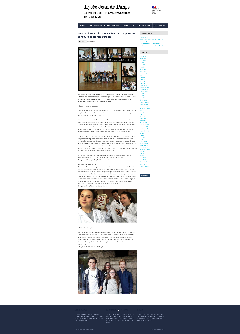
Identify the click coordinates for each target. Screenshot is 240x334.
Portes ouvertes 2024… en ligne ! (99, 26)
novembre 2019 (144, 104)
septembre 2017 (145, 149)
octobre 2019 (144, 106)
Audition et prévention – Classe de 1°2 (151, 46)
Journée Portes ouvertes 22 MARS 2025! (152, 40)
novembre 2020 (144, 90)
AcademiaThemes (160, 329)
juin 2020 (142, 94)
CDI (139, 26)
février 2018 (143, 139)
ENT (155, 26)
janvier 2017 (143, 164)
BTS (133, 26)
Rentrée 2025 (144, 38)
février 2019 (143, 121)
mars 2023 (143, 77)
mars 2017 (143, 160)
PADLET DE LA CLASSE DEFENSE (150, 44)
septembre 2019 (145, 108)
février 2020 (143, 100)
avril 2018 (143, 137)
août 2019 (143, 110)
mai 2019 (142, 114)
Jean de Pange (91, 41)
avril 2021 (143, 81)
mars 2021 (143, 83)
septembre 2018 (145, 131)
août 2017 (143, 152)
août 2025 (143, 57)
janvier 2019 (143, 123)
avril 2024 (143, 65)
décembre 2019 (144, 102)
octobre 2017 (144, 147)
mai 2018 (142, 135)
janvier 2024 (143, 71)
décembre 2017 (144, 143)
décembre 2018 (144, 125)
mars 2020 (143, 98)
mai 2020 (142, 96)
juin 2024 (142, 63)
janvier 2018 (143, 141)
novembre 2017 (144, 145)
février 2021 (143, 85)
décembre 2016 (144, 166)
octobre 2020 (144, 92)
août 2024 (143, 61)
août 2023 (143, 75)
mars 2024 (143, 67)
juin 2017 (142, 154)
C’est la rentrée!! (144, 42)
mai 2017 (142, 156)
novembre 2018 (144, 127)
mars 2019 (143, 118)
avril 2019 (143, 116)
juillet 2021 (143, 79)
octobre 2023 (144, 73)
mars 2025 (143, 59)
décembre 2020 (144, 87)
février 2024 (143, 69)
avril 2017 (143, 158)
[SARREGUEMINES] (123, 12)
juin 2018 (142, 133)
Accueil (83, 26)
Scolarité (116, 26)
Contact (162, 26)
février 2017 (143, 162)
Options (126, 26)
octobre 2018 (144, 129)
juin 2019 (142, 112)
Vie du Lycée (146, 26)
